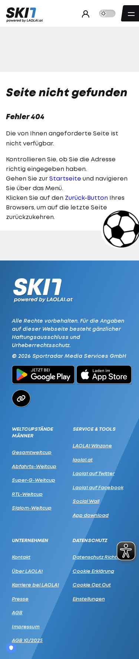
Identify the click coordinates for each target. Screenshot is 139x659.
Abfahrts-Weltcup (34, 466)
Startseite (65, 178)
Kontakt (21, 557)
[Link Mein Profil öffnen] (83, 13)
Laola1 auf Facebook (98, 487)
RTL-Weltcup (27, 494)
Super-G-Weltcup (33, 480)
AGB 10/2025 (27, 640)
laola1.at (83, 460)
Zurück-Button (86, 197)
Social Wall (86, 501)
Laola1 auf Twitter (94, 473)
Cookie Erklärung (93, 571)
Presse (20, 599)
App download (91, 515)
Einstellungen (89, 599)
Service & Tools (94, 429)
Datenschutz (90, 540)
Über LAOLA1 (27, 571)
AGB (17, 612)
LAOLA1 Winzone (92, 445)
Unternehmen (30, 540)
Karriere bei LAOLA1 (35, 585)
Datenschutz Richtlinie (99, 557)
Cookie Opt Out (92, 585)
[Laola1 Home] (43, 289)
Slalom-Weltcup (32, 508)
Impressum (26, 626)
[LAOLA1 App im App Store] (104, 375)
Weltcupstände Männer (32, 432)
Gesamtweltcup (32, 452)
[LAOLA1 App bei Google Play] (43, 375)
